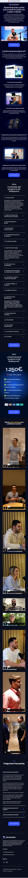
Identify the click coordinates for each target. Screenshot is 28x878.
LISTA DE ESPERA (14, 45)
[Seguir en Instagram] (7, 862)
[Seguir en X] (4, 862)
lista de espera (14, 345)
